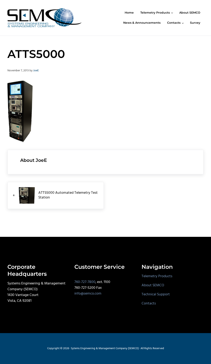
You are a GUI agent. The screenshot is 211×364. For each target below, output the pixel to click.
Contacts (149, 303)
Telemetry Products (157, 276)
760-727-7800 (84, 282)
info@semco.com (87, 294)
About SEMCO (153, 285)
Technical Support (156, 294)
